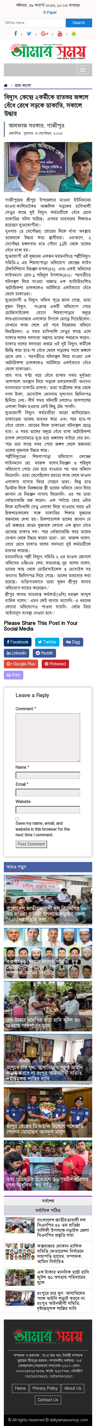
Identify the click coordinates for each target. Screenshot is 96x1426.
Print (15, 675)
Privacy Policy (45, 1388)
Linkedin (18, 653)
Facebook (18, 642)
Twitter (49, 642)
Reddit (46, 653)
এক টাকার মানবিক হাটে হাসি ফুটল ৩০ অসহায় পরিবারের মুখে (43, 1023)
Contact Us (48, 1400)
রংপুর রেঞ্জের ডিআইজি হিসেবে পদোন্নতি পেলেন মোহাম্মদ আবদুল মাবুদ (44, 1129)
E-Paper (50, 12)
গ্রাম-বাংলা (23, 85)
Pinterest (57, 664)
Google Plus (23, 664)
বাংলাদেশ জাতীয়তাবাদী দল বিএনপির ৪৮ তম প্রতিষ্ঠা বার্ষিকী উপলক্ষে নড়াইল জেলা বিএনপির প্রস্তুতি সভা (46, 914)
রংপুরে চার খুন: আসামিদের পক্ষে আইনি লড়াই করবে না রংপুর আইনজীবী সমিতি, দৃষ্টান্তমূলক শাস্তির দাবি (44, 1073)
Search (79, 22)
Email (22, 784)
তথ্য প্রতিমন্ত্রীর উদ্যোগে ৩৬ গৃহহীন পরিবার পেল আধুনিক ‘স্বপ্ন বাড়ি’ (47, 1182)
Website (23, 801)
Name (22, 767)
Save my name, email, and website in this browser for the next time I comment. (43, 829)
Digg (75, 642)
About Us (72, 1388)
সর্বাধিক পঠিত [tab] (48, 1210)
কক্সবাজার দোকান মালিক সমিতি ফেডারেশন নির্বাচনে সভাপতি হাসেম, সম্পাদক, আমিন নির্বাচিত (41, 967)
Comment (26, 708)
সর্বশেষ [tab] (48, 1201)
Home (20, 1388)
